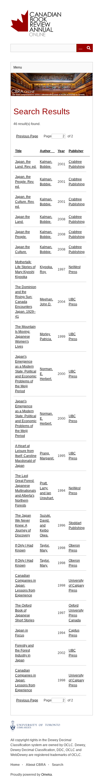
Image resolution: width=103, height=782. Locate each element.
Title (18, 151)
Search (57, 765)
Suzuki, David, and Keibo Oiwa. (45, 525)
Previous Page (27, 136)
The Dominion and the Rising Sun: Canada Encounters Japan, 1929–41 (25, 302)
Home (15, 765)
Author (45, 151)
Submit (89, 48)
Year (61, 151)
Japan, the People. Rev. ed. (24, 182)
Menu (17, 67)
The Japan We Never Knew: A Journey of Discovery (23, 525)
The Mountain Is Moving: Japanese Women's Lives (25, 336)
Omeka (46, 775)
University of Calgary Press (76, 585)
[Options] (80, 48)
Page (48, 136)
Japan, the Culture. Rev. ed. (24, 202)
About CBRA (36, 765)
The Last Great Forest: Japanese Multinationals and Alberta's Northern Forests (25, 490)
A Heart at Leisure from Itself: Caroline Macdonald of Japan (26, 456)
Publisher (76, 151)
